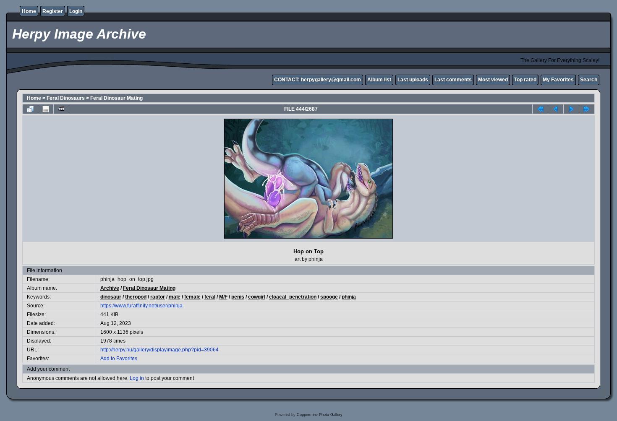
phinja (349, 297)
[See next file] (571, 109)
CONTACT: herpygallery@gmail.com (317, 80)
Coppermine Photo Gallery (319, 415)
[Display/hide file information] (45, 109)
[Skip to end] (586, 109)
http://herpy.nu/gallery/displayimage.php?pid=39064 (159, 350)
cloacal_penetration (292, 297)
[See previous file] (555, 109)
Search (588, 80)
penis (237, 297)
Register (52, 11)
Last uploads (412, 80)
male (174, 297)
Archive (109, 288)
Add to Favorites (118, 358)
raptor (157, 297)
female (192, 297)
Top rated (525, 80)
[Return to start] (540, 109)
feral (209, 297)
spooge (329, 297)
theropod (135, 297)
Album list (379, 80)
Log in (137, 378)
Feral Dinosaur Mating (116, 98)
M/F (223, 297)
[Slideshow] (61, 109)
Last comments (453, 80)
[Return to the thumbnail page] (30, 109)
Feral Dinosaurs (66, 98)
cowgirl (256, 297)
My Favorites (558, 80)
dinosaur (110, 297)
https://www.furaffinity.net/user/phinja (141, 306)
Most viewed (493, 80)
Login (75, 11)
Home (29, 11)
